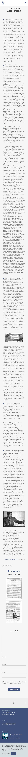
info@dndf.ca (10, 714)
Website (4, 672)
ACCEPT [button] (13, 753)
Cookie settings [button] (6, 753)
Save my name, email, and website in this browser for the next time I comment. (14, 682)
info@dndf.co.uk (10, 725)
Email (4, 665)
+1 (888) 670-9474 (10, 712)
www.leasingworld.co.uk (11, 559)
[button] (25, 3)
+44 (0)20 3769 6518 (10, 723)
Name (4, 657)
